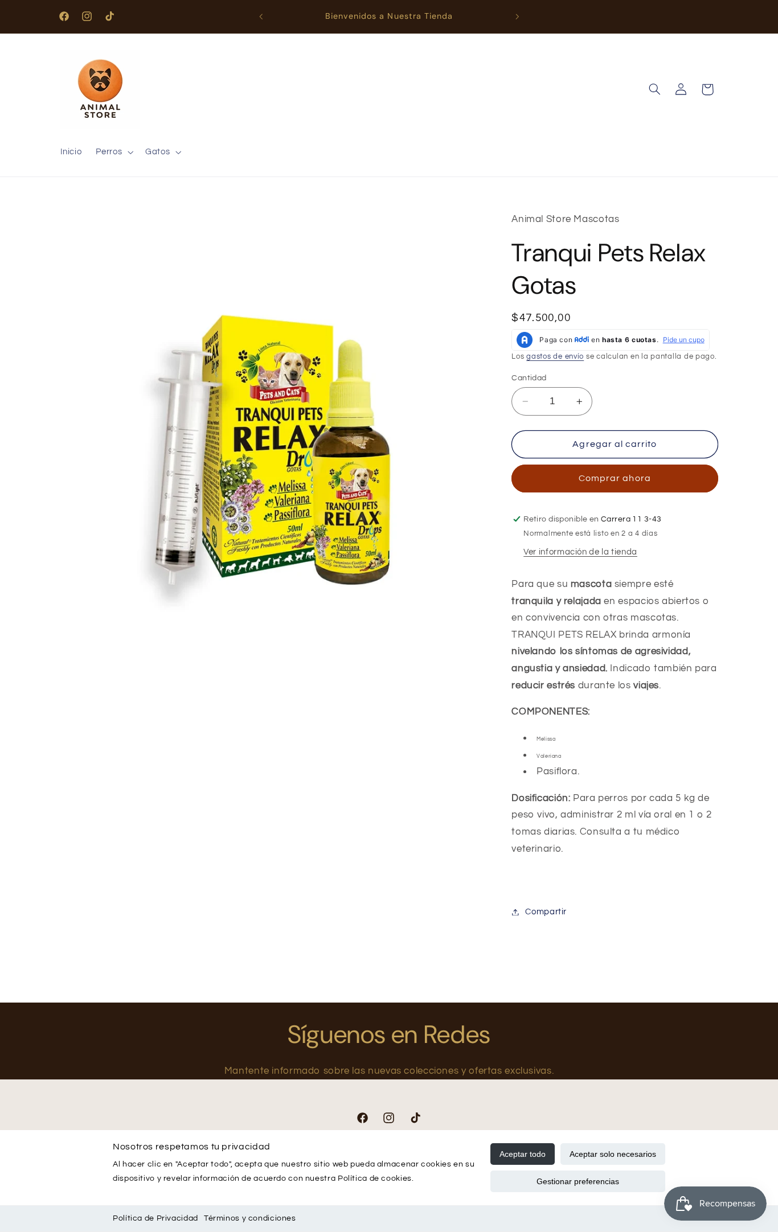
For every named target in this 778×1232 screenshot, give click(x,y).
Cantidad (528, 378)
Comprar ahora (615, 478)
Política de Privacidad (155, 1218)
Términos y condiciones (250, 1218)
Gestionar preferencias (578, 1181)
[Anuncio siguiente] (517, 16)
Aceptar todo (522, 1154)
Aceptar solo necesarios (613, 1154)
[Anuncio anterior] (260, 16)
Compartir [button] (546, 911)
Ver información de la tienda (580, 552)
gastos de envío (555, 356)
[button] (113, 152)
